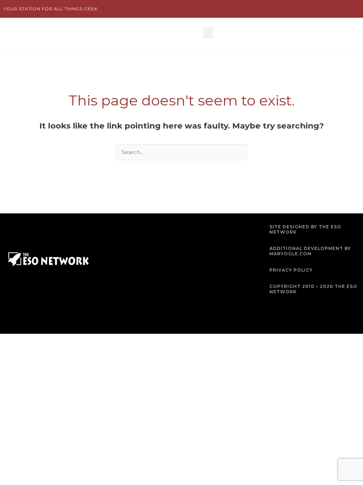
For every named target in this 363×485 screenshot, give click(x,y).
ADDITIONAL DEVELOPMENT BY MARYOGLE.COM (310, 251)
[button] (208, 33)
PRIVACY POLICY (291, 270)
